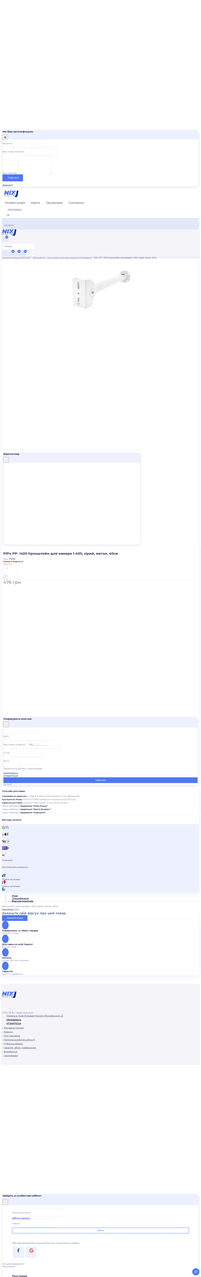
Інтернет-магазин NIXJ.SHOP (16, 257)
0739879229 (13, 1023)
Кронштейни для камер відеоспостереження (69, 257)
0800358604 (13, 1020)
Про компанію (54, 202)
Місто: (6, 761)
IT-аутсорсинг (76, 202)
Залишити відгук (14, 918)
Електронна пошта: (21, 1212)
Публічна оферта (13, 1043)
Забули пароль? (21, 1218)
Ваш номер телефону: (13, 151)
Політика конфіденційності (19, 1040)
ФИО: (6, 736)
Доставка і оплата (15, 202)
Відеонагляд (39, 257)
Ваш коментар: (9, 173)
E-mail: (6, 753)
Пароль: (16, 1223)
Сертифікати (11, 1055)
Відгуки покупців (22, 901)
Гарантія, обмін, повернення (20, 1047)
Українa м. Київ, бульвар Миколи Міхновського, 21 (34, 1016)
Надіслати (13, 178)
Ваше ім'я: (7, 143)
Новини (35, 202)
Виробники (10, 1051)
